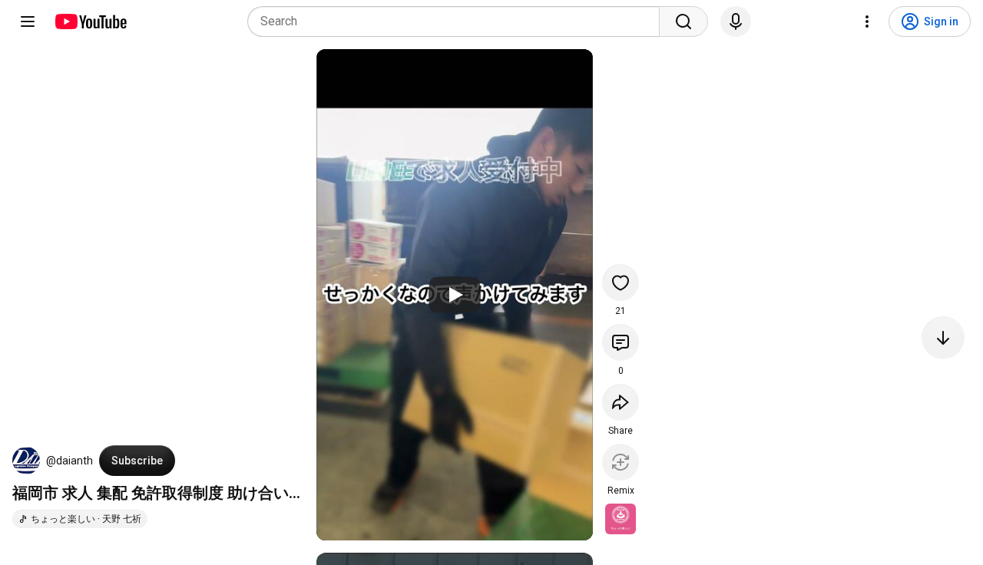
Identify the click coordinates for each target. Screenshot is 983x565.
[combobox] (458, 21)
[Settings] (867, 21)
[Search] (683, 21)
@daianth (69, 460)
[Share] (620, 402)
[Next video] (943, 337)
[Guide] (27, 21)
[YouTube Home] (90, 21)
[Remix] (620, 462)
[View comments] (620, 342)
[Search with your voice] (735, 21)
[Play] (455, 294)
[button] (26, 460)
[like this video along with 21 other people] (620, 282)
